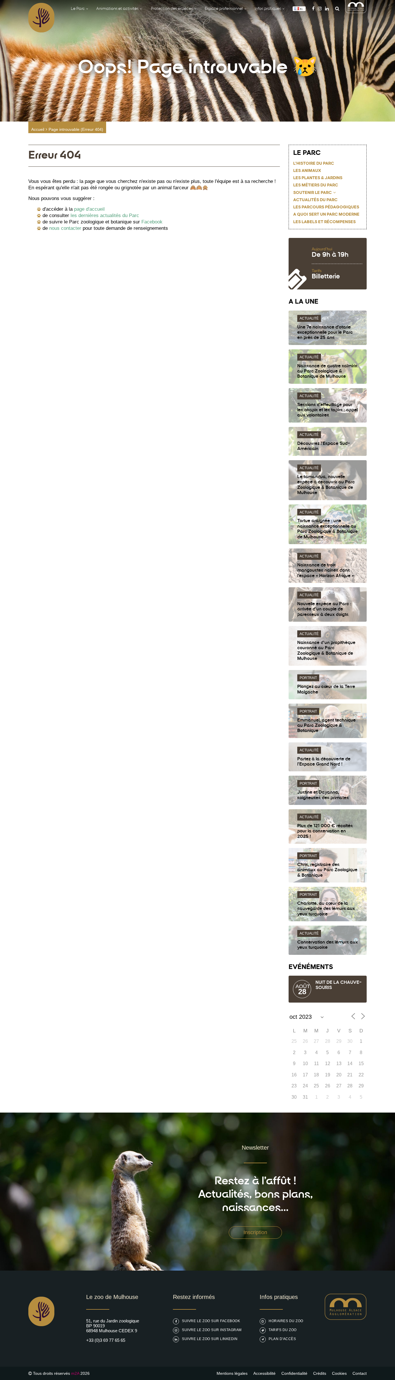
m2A (75, 1373)
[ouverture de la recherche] (335, 8)
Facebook (152, 222)
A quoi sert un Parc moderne (326, 214)
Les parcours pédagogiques (326, 207)
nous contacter (65, 228)
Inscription (255, 1232)
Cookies (339, 1373)
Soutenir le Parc (312, 193)
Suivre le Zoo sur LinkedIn (209, 1339)
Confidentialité (294, 1373)
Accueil (37, 129)
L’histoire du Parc (313, 164)
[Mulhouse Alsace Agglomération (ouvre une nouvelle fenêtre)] (356, 11)
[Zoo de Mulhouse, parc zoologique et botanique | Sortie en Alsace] (41, 1341)
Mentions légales (232, 1373)
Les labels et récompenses (324, 222)
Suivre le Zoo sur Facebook (211, 1321)
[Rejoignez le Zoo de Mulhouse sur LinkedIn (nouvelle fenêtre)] (327, 8)
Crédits (319, 1373)
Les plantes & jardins (317, 178)
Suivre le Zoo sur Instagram (212, 1330)
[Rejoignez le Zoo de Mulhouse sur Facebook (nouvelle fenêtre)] (313, 8)
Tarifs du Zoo (283, 1330)
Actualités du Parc (315, 200)
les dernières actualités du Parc (105, 215)
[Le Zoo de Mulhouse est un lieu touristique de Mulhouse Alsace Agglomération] (346, 1318)
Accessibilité (264, 1373)
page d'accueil (89, 209)
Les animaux (307, 171)
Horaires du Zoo (286, 1321)
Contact (359, 1373)
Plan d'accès (282, 1339)
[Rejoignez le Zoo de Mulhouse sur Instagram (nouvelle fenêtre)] (320, 8)
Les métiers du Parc (315, 185)
